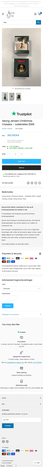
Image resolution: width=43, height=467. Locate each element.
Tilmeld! (8, 425)
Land (3, 284)
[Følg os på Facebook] (3, 441)
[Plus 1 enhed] (22, 154)
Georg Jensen (7, 128)
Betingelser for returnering (10, 314)
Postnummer (6, 293)
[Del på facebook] (28, 182)
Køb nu (21, 168)
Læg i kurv (21, 161)
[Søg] (38, 22)
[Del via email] (39, 182)
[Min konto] (35, 14)
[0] (39, 14)
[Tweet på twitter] (35, 182)
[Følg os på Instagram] (7, 441)
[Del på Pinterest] (32, 182)
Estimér (7, 306)
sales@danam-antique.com (15, 362)
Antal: (4, 154)
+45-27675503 (37, 362)
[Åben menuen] (3, 14)
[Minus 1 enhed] (9, 154)
